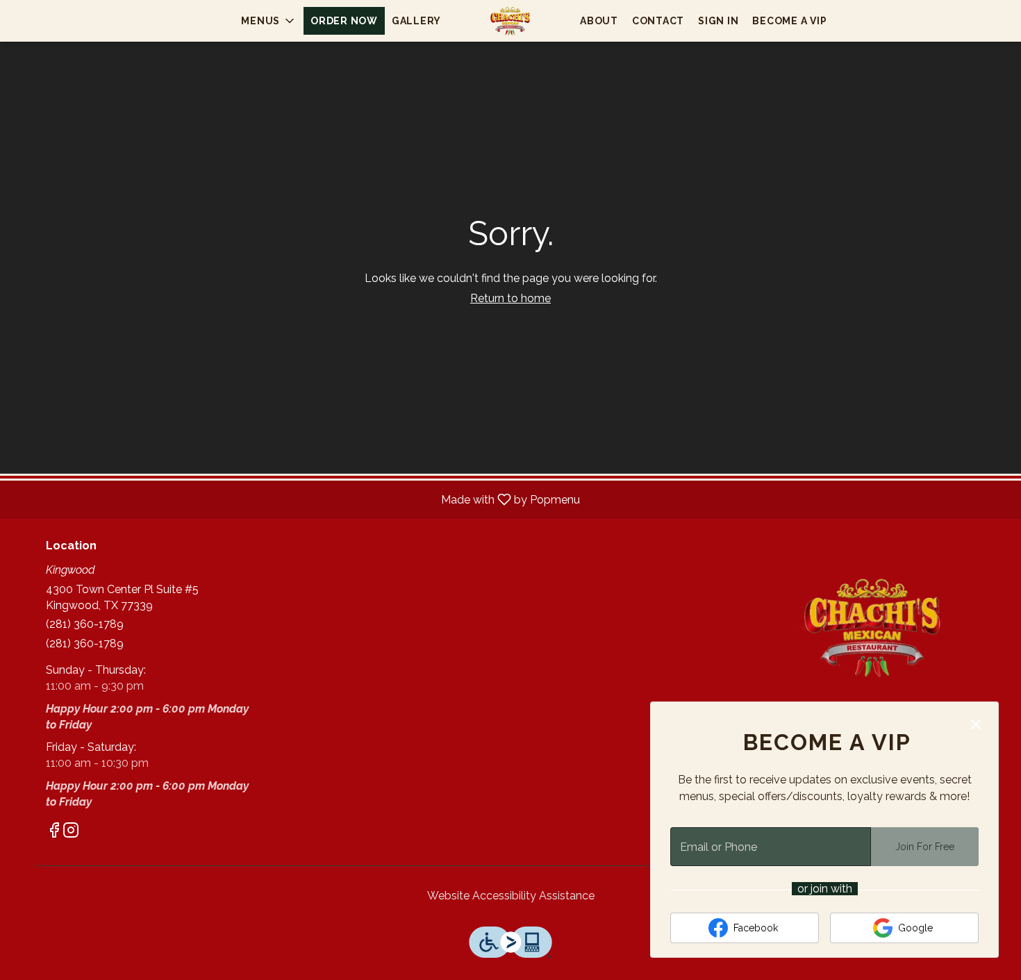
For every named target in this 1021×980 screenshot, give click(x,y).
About (599, 20)
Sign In (718, 20)
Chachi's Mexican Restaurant (875, 626)
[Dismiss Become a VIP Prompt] (976, 724)
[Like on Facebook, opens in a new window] (54, 832)
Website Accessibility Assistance (511, 895)
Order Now (344, 20)
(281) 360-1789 (85, 624)
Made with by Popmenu (295, 499)
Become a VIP (789, 20)
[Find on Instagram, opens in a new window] (71, 832)
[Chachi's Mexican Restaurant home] (510, 20)
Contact (658, 20)
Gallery (416, 20)
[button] (269, 21)
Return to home (510, 298)
